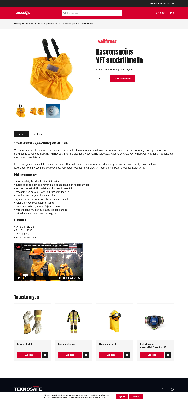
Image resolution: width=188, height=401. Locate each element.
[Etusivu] (22, 13)
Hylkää (122, 396)
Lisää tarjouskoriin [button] (45, 355)
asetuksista (100, 398)
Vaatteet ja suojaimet (47, 23)
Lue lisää (29, 355)
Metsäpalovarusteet (24, 23)
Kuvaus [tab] (21, 134)
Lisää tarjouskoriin (122, 78)
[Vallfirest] (107, 42)
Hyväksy (136, 396)
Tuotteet (159, 13)
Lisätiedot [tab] (38, 134)
